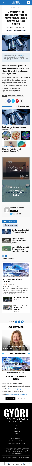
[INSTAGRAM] (25, 398)
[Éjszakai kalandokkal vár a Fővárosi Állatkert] (6, 231)
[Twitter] (13, 101)
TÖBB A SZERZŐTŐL (10, 225)
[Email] (11, 214)
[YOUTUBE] (18, 398)
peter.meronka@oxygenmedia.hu (16, 394)
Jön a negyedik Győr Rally (21, 297)
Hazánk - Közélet (20, 30)
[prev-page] (3, 256)
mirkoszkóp (20, 95)
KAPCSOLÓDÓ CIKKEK (10, 221)
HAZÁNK (19, 7)
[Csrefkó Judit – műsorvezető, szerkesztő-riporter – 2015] (16, 340)
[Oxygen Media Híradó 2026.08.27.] (16, 270)
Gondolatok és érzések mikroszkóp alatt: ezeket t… (14, 128)
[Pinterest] (17, 101)
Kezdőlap (13, 7)
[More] (21, 101)
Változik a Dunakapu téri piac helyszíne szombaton (21, 307)
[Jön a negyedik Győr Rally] (7, 299)
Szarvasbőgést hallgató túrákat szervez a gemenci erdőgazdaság (20, 249)
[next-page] (6, 256)
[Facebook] (9, 101)
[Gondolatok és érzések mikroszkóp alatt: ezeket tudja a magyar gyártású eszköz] (16, 117)
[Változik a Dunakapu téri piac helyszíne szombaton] (7, 307)
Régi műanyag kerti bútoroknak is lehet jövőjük (19, 241)
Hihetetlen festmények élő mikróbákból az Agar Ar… (11, 150)
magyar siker (11, 95)
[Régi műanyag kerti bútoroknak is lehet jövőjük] (6, 240)
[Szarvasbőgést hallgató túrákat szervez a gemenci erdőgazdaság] (6, 248)
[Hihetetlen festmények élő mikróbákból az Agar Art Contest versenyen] (16, 139)
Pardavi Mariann (17, 208)
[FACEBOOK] (21, 398)
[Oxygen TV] (16, 364)
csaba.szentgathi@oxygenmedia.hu (17, 389)
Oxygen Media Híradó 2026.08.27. (12, 280)
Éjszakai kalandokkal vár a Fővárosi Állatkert (20, 231)
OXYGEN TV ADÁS (12, 372)
